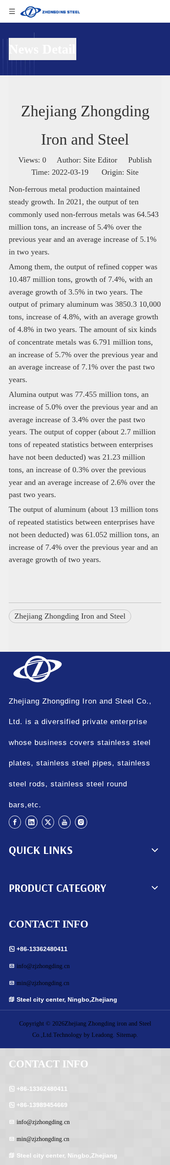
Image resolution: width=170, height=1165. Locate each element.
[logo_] (50, 669)
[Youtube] (64, 822)
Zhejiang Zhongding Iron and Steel (70, 616)
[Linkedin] (31, 822)
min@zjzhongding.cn (43, 983)
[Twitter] (48, 822)
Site (132, 172)
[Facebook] (15, 822)
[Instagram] (81, 822)
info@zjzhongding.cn (43, 966)
